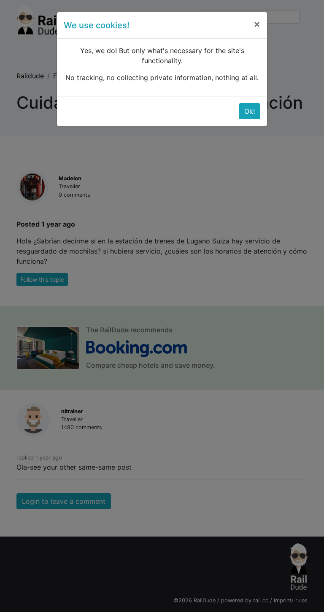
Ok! (249, 111)
